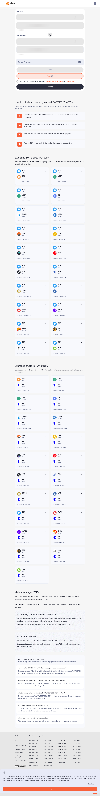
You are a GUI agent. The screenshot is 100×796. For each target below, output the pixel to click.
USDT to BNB (48, 743)
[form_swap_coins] (50, 35)
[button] (52, 76)
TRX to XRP (61, 762)
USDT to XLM (76, 756)
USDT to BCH (76, 752)
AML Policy (59, 81)
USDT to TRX (76, 759)
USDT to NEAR (48, 756)
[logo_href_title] (12, 3)
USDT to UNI (76, 749)
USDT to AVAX (62, 749)
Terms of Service (20, 749)
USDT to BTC (33, 740)
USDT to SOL (33, 746)
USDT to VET (33, 759)
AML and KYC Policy (21, 761)
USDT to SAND (48, 759)
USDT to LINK (33, 752)
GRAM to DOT (48, 765)
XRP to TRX (75, 762)
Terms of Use (50, 81)
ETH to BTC (61, 740)
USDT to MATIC (48, 749)
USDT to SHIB (76, 746)
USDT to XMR (62, 752)
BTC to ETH (33, 743)
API (16, 740)
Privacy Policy (70, 81)
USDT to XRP (62, 743)
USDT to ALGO (62, 756)
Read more (91, 784)
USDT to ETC (48, 762)
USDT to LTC (33, 749)
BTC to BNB (75, 740)
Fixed (50, 70)
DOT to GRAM (33, 765)
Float (48, 76)
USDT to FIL (33, 762)
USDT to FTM (33, 756)
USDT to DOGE (48, 746)
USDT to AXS (62, 759)
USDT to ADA (76, 743)
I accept (50, 789)
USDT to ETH (48, 740)
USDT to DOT (62, 746)
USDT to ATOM (48, 752)
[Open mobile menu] (95, 3)
